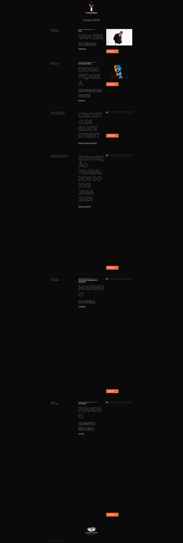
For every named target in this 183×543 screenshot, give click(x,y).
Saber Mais (111, 51)
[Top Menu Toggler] (91, 2)
